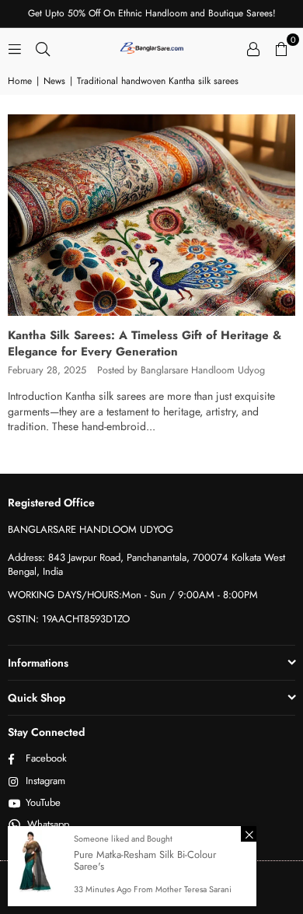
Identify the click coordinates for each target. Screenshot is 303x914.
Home (20, 81)
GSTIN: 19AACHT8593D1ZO (69, 618)
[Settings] (253, 47)
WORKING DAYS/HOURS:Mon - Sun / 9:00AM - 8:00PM (133, 594)
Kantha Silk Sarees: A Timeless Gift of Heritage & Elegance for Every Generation (144, 343)
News (54, 81)
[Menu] (15, 47)
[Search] (43, 47)
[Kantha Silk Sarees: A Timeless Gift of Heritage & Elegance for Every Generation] (151, 215)
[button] (281, 47)
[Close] (248, 834)
